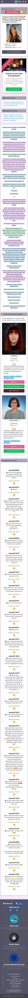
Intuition (16, 116)
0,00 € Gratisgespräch (14, 51)
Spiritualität (11, 105)
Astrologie (6, 376)
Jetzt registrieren (15, 89)
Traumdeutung (12, 120)
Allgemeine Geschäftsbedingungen (15, 980)
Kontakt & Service (15, 976)
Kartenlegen (12, 102)
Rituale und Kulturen (15, 441)
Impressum (15, 978)
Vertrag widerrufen (14, 990)
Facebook (19, 903)
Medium (21, 116)
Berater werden (15, 987)
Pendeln (13, 118)
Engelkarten (19, 115)
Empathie (5, 115)
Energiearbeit (12, 115)
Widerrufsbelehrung (16, 981)
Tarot (16, 105)
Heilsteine (6, 102)
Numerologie (14, 104)
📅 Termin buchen (14, 390)
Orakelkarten (6, 118)
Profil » (15, 382)
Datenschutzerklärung (15, 983)
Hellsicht (11, 116)
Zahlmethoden (15, 985)
